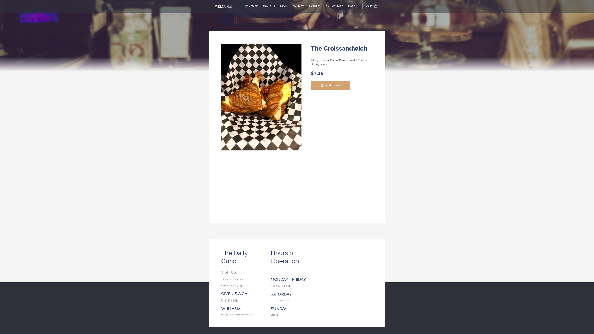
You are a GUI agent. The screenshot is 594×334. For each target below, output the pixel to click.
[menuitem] (251, 6)
